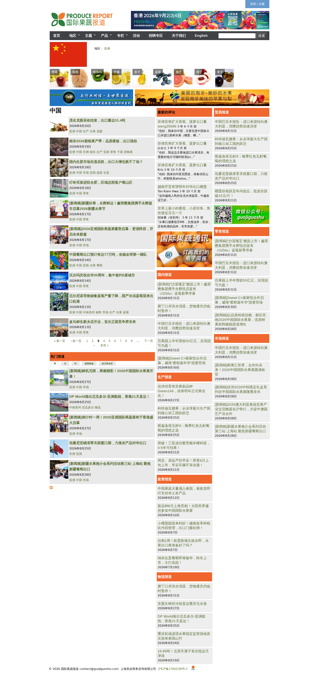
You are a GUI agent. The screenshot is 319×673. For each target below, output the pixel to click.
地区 (71, 36)
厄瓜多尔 (88, 407)
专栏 (119, 36)
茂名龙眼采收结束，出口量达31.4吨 (97, 120)
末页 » (104, 345)
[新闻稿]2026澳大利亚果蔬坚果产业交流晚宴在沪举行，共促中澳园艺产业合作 (241, 409)
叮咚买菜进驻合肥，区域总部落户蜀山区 (100, 182)
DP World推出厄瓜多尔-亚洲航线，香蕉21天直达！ (109, 396)
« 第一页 (59, 341)
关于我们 (179, 36)
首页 (56, 36)
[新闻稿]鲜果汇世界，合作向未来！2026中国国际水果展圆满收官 (240, 369)
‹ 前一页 (76, 341)
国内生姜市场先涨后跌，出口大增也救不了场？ (106, 162)
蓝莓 (126, 312)
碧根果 (128, 152)
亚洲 (107, 48)
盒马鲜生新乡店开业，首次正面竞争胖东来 (102, 322)
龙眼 (99, 131)
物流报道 (165, 577)
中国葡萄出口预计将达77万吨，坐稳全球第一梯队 (108, 254)
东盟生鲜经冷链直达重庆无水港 (182, 604)
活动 (136, 36)
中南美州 (89, 312)
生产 (86, 131)
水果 (93, 131)
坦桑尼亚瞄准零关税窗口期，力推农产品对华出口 (107, 443)
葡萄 (99, 265)
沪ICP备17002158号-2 (173, 668)
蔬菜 (99, 172)
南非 (93, 152)
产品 (102, 36)
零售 (113, 152)
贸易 (106, 152)
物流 (98, 407)
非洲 (86, 152)
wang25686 (167, 126)
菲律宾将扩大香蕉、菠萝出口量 (182, 122)
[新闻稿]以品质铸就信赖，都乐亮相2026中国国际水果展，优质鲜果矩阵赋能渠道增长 (240, 319)
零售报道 (222, 231)
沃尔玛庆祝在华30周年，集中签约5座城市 (102, 275)
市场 (86, 172)
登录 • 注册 (257, 4)
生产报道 (165, 377)
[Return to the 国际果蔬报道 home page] (85, 27)
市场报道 (222, 338)
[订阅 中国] (51, 488)
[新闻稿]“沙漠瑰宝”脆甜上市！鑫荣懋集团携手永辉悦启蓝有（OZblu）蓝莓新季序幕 (184, 288)
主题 (87, 36)
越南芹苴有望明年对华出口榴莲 (182, 187)
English (201, 36)
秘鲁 (99, 312)
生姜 (106, 172)
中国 (79, 131)
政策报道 (165, 479)
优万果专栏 (107, 363)
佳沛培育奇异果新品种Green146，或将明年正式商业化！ (181, 391)
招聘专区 (156, 36)
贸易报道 (222, 112)
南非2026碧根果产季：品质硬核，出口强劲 (103, 141)
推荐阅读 (89, 363)
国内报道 (165, 275)
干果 (120, 152)
